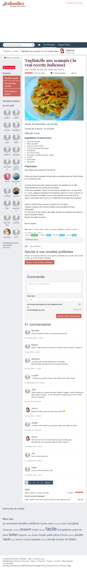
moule (35, 534)
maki (29, 535)
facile (37, 229)
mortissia (7, 196)
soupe (27, 539)
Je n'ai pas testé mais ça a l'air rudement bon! (44, 304)
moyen (42, 535)
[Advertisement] (43, 25)
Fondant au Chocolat (21, 561)
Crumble (57, 561)
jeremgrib (16, 154)
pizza (56, 535)
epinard (42, 530)
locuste (7, 130)
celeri (50, 523)
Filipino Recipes (67, 561)
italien (42, 229)
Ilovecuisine (16, 182)
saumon (19, 539)
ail (33, 229)
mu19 (16, 237)
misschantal (16, 209)
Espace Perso (64, 45)
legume (22, 534)
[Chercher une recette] (33, 45)
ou (28, 307)
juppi (7, 142)
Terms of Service (60, 565)
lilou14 (7, 181)
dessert (25, 529)
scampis (53, 229)
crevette (16, 530)
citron (63, 523)
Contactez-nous (38, 559)
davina (70, 50)
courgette (72, 523)
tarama (43, 539)
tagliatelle (60, 229)
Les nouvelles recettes (10, 84)
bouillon (23, 523)
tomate (51, 539)
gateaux (66, 529)
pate (49, 535)
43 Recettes (70, 53)
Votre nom (31, 296)
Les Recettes (49, 45)
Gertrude (7, 237)
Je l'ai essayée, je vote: (36, 310)
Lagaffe (34, 375)
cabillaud (34, 523)
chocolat (57, 524)
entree (35, 529)
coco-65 (16, 196)
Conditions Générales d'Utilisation (15, 559)
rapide (47, 229)
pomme (71, 535)
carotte (43, 523)
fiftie (7, 208)
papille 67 (7, 154)
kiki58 (16, 142)
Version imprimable (13, 58)
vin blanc (74, 229)
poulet (79, 535)
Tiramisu (49, 561)
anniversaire (12, 523)
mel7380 (16, 223)
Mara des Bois (7, 224)
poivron (64, 534)
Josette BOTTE (16, 168)
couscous (7, 529)
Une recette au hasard (11, 92)
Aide (29, 559)
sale (13, 539)
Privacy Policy (46, 565)
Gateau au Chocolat (37, 561)
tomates (67, 229)
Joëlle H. (7, 118)
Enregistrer (10, 67)
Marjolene (16, 130)
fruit (59, 529)
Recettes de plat (11, 78)
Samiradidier (7, 168)
